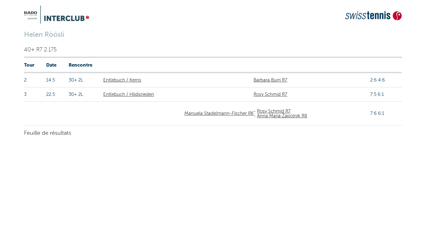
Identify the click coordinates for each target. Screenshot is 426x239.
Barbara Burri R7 (270, 79)
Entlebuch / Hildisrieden (128, 94)
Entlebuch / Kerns (122, 79)
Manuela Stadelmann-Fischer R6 (219, 113)
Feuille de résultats (47, 133)
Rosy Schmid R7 (270, 94)
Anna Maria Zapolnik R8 (282, 115)
